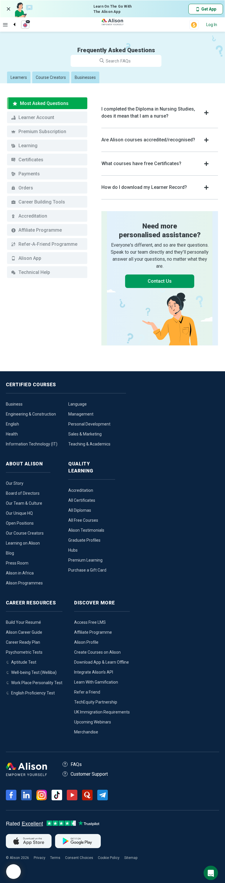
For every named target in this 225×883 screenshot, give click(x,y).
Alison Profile (86, 642)
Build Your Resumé (23, 622)
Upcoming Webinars (92, 722)
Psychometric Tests (24, 652)
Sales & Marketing (85, 434)
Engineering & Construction (31, 414)
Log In (211, 24)
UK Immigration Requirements (102, 712)
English (12, 424)
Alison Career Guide (24, 632)
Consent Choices (79, 858)
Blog (10, 553)
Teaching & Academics (89, 444)
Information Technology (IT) (31, 444)
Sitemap (130, 858)
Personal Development (89, 424)
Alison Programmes (24, 583)
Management (80, 414)
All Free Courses (83, 520)
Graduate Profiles (84, 540)
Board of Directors (23, 493)
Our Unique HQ (19, 513)
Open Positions (20, 523)
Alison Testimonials (86, 530)
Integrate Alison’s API (93, 672)
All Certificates (81, 500)
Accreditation (80, 490)
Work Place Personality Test (36, 682)
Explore (5, 24)
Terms (55, 858)
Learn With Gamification (96, 682)
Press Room (17, 563)
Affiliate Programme (93, 632)
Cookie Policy (109, 858)
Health (12, 434)
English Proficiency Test (33, 693)
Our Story (14, 483)
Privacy (39, 858)
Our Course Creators (25, 533)
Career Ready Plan (23, 642)
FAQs (76, 764)
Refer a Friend (87, 692)
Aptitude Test (23, 662)
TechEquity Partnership (95, 702)
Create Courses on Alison (97, 652)
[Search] (11, 19)
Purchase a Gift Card (87, 570)
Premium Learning (85, 560)
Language (77, 404)
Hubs (73, 550)
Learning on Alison (23, 543)
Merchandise (86, 732)
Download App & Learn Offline (101, 662)
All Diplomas (79, 510)
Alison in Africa (20, 573)
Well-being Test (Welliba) (34, 672)
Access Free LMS (90, 622)
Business (14, 404)
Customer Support (89, 774)
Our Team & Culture (24, 503)
